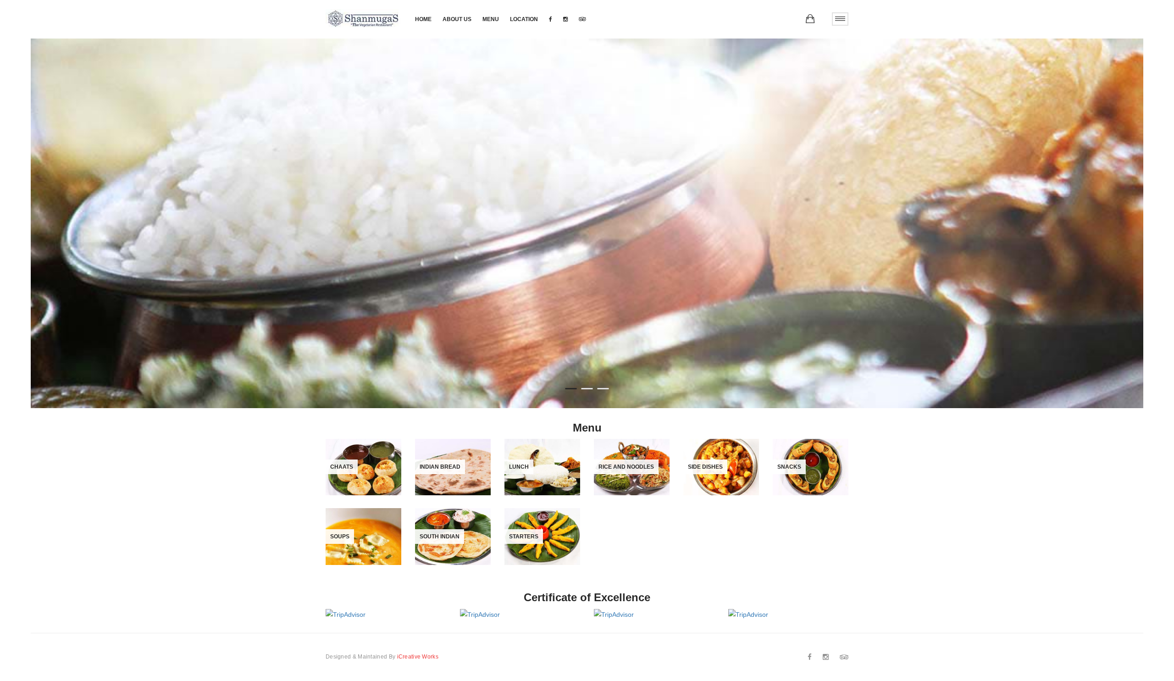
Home (423, 19)
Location (524, 19)
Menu (490, 19)
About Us (457, 19)
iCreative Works (418, 656)
